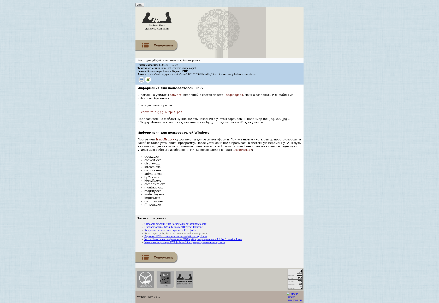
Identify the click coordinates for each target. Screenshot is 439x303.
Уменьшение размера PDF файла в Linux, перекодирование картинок (184, 242)
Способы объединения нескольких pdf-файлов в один (175, 223)
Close (140, 5)
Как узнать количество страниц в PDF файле (170, 230)
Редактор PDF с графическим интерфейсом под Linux (175, 236)
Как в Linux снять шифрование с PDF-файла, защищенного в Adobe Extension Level (193, 239)
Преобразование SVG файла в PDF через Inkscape (173, 226)
